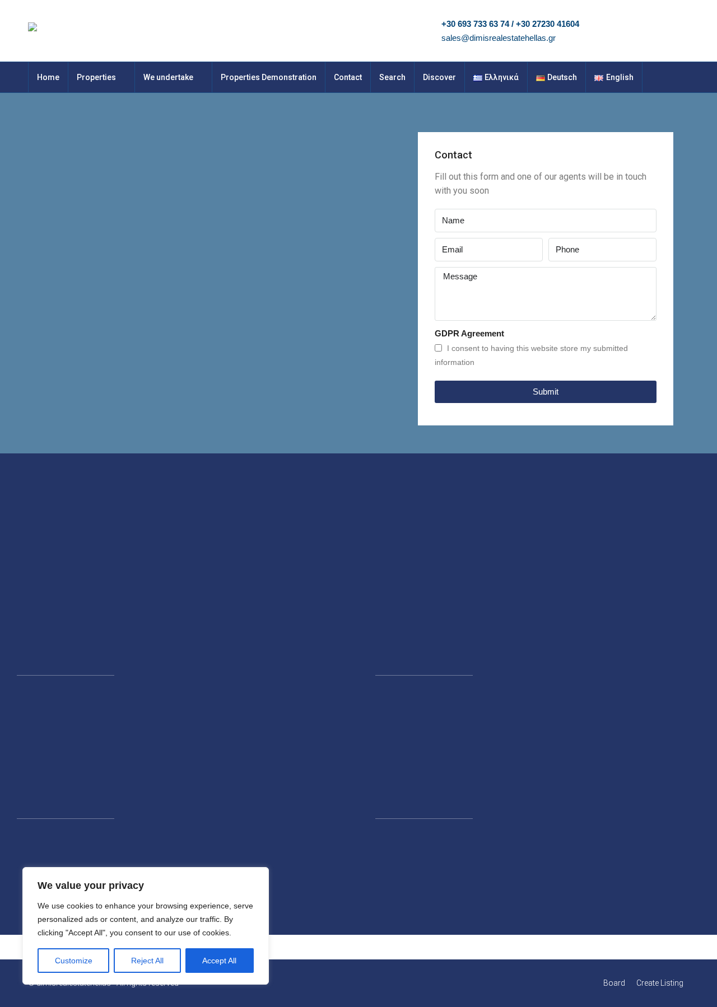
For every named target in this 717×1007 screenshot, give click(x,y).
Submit (545, 391)
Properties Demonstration (268, 77)
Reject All (147, 960)
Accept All (219, 960)
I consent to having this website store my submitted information (531, 355)
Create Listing (659, 982)
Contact (348, 77)
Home (48, 77)
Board (614, 982)
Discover (439, 77)
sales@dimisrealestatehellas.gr (498, 38)
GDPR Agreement (469, 333)
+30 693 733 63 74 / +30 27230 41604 (510, 24)
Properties (96, 77)
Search (392, 77)
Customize (73, 960)
